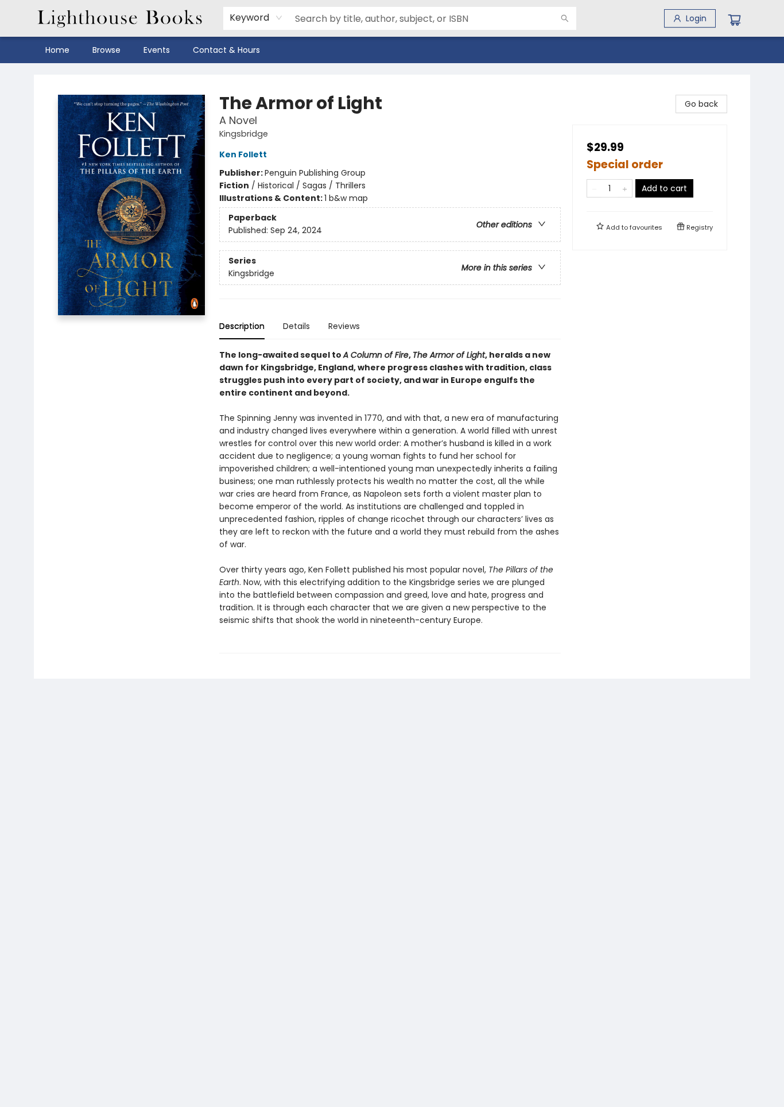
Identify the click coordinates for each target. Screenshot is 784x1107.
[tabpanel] (390, 501)
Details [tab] (296, 326)
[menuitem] (57, 50)
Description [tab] (242, 326)
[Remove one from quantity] (594, 188)
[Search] (564, 18)
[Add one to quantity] (625, 188)
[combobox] (256, 18)
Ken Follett (243, 154)
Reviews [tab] (344, 326)
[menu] (392, 50)
